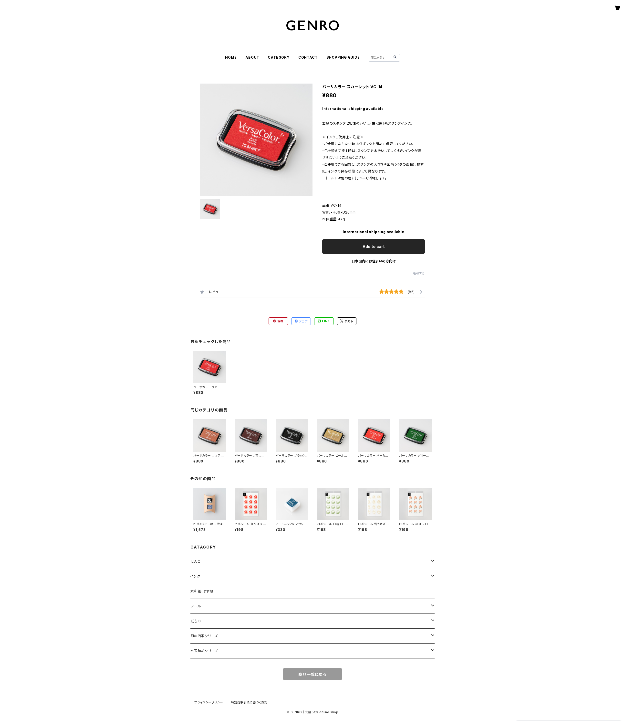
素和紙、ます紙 (202, 591)
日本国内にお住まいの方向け (374, 261)
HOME (231, 57)
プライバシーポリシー (208, 702)
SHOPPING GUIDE (343, 57)
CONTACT (308, 57)
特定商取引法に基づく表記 (249, 702)
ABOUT (252, 57)
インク (195, 576)
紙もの (195, 621)
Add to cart (374, 246)
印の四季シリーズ (204, 636)
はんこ (195, 561)
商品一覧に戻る (312, 674)
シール (195, 606)
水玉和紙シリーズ (204, 651)
